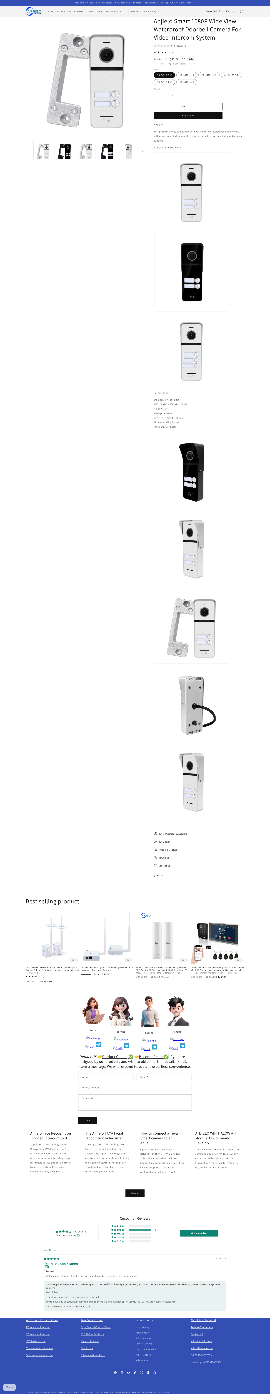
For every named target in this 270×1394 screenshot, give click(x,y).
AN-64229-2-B (187, 75)
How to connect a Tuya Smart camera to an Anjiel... (159, 1138)
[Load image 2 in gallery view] (64, 151)
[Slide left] (29, 151)
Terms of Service (144, 1343)
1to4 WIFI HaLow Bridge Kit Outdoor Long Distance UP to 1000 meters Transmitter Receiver (107, 968)
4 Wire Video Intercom (38, 1327)
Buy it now (188, 115)
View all (135, 1193)
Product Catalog (115, 1056)
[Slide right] (142, 151)
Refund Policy (143, 1332)
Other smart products (93, 1355)
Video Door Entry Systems (42, 1320)
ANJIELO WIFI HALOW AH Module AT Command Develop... (215, 1138)
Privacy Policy (142, 1327)
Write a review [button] (199, 1233)
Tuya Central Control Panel (96, 1327)
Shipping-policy (143, 1338)
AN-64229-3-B (231, 75)
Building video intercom (39, 1355)
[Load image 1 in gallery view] (43, 151)
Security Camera (90, 1341)
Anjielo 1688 (142, 1360)
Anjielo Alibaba (143, 1354)
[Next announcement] (243, 3)
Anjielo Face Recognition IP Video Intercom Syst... (50, 1136)
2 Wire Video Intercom (38, 1334)
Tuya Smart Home (92, 1320)
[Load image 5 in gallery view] (128, 151)
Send (88, 1120)
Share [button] (160, 875)
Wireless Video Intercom (39, 1348)
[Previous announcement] (26, 3)
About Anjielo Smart (203, 1320)
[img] (51, 1259)
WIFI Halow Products (92, 1334)
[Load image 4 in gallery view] (107, 151)
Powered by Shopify (161, 1392)
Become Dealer (151, 1056)
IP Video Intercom (35, 1341)
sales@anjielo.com (201, 1341)
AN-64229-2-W (164, 75)
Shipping (172, 64)
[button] (63, 11)
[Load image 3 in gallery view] (86, 151)
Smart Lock (87, 1348)
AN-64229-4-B (187, 82)
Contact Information (146, 1349)
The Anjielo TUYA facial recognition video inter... (105, 1136)
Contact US (197, 1334)
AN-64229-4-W (164, 82)
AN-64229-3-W (209, 75)
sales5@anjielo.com (202, 1348)
